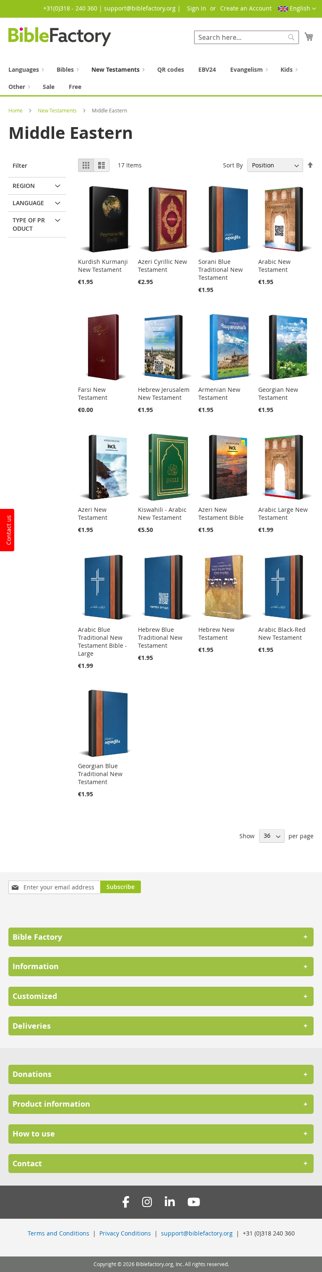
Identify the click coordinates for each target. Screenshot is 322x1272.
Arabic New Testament (274, 266)
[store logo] (59, 36)
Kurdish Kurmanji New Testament (103, 266)
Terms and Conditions (58, 1233)
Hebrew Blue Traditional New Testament (160, 637)
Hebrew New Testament (216, 633)
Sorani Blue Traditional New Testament (220, 270)
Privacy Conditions (125, 1233)
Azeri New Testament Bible (221, 513)
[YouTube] (193, 1202)
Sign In (196, 8)
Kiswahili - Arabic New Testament (162, 513)
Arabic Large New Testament (283, 513)
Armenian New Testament (219, 393)
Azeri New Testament (92, 513)
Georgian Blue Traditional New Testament (100, 774)
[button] (297, 8)
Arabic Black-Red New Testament (282, 633)
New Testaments (58, 110)
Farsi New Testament (92, 393)
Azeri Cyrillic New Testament (162, 266)
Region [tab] (24, 186)
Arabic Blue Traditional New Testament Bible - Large (102, 641)
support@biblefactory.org (197, 1233)
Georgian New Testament (278, 393)
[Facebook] (126, 1202)
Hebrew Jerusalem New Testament (164, 393)
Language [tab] (28, 203)
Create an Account (246, 8)
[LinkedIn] (170, 1202)
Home (16, 110)
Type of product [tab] (29, 224)
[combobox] (246, 37)
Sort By (233, 165)
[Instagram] (147, 1202)
